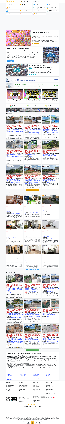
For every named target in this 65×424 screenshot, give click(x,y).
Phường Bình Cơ (9, 179)
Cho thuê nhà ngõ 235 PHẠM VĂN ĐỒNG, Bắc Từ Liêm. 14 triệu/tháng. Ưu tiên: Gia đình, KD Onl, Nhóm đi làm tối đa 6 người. (32, 230)
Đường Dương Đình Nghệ (47, 235)
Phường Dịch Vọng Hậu (54, 235)
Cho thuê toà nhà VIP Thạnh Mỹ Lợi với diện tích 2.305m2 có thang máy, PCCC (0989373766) (32, 205)
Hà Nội (11, 211)
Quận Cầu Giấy (44, 236)
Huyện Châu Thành (32, 339)
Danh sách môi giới (22, 389)
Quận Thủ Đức (18, 156)
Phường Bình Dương (15, 129)
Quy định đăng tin (35, 401)
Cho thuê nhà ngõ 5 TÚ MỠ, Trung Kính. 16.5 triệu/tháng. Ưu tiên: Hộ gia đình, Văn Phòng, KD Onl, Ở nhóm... (32, 255)
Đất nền (33, 182)
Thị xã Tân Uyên (18, 131)
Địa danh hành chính (22, 390)
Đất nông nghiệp (52, 132)
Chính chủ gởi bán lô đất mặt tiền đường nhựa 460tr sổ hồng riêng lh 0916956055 (32, 176)
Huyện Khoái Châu (50, 180)
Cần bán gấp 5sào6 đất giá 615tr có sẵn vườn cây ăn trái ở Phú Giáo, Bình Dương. (50, 151)
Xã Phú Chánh (14, 131)
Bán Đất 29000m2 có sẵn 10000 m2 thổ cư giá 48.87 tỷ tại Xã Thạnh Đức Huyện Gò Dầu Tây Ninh (50, 335)
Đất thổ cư (12, 134)
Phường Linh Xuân (13, 154)
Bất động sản (21, 382)
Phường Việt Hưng (16, 288)
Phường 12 (12, 339)
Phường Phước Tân (28, 313)
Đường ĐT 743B (27, 129)
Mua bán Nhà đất (35, 382)
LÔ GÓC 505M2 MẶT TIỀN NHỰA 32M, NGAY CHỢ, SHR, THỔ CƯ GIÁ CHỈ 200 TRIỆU (32, 126)
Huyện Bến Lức (54, 288)
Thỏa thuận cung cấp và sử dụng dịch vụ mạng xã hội (41, 397)
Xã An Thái (45, 155)
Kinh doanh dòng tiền (36, 132)
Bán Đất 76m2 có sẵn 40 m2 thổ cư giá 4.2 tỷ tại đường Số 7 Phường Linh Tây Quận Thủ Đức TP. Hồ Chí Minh (14, 151)
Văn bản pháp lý (21, 401)
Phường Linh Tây (13, 156)
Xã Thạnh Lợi (14, 313)
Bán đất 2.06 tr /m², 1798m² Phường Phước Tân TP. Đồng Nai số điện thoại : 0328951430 (32, 310)
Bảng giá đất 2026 (8, 389)
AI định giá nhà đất (8, 390)
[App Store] (14, 398)
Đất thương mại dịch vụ (17, 182)
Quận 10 (15, 339)
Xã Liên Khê (45, 180)
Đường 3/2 (8, 338)
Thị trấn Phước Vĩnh (28, 180)
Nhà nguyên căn (31, 236)
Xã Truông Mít (45, 313)
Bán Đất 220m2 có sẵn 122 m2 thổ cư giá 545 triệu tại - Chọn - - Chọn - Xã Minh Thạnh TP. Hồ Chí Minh (32, 151)
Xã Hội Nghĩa (9, 180)
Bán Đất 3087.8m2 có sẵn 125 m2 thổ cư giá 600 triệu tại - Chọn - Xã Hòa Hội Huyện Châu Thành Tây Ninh (32, 335)
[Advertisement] (32, 23)
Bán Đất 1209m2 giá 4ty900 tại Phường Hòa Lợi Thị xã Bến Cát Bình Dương (32, 285)
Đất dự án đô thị (54, 342)
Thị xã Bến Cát (32, 289)
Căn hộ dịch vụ (13, 342)
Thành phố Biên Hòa (33, 314)
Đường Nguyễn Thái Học (11, 210)
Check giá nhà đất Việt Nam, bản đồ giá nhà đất (32, 110)
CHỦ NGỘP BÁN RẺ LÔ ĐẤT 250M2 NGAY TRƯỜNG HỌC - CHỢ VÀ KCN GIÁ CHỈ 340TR (14, 126)
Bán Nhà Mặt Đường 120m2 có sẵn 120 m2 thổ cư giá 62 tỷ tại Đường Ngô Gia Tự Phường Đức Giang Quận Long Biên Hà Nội (14, 285)
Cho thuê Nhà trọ (48, 390)
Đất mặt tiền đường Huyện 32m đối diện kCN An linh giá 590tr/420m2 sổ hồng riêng (14, 176)
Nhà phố (12, 293)
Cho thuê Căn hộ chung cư (50, 386)
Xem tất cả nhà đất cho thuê (32, 269)
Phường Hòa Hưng (13, 338)
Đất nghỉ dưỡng (29, 183)
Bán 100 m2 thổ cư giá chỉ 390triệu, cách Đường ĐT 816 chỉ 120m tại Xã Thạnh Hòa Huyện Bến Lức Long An (49, 285)
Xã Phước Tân (27, 314)
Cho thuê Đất (48, 385)
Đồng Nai (32, 313)
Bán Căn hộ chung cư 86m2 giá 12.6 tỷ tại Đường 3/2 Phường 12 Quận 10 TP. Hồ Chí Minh (14, 335)
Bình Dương (26, 130)
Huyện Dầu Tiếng (50, 130)
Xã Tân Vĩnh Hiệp (32, 129)
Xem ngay (55, 79)
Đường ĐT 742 (9, 129)
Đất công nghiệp (49, 342)
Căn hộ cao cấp (13, 238)
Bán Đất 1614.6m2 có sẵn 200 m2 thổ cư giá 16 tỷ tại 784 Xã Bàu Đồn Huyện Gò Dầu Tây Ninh (50, 310)
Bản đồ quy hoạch (8, 382)
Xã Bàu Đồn (45, 314)
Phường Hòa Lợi (27, 288)
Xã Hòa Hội (27, 338)
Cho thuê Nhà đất (49, 382)
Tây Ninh (17, 313)
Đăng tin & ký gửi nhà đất (23, 386)
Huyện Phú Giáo (49, 155)
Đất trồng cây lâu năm (32, 291)
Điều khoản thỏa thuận (22, 397)
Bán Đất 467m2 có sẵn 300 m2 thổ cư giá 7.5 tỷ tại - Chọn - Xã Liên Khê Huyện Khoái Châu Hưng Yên (50, 176)
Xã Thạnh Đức (45, 338)
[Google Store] (14, 400)
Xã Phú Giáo (27, 179)
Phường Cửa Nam (17, 210)
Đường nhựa (30, 132)
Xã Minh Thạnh (45, 129)
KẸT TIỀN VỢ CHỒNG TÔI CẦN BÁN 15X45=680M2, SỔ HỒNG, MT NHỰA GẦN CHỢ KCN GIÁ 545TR (50, 126)
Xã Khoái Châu (45, 179)
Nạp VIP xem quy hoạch (9, 386)
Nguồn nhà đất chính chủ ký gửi (24, 385)
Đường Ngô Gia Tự (10, 288)
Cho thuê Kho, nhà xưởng (50, 389)
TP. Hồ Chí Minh (20, 129)
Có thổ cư (27, 133)
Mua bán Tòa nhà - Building (37, 389)
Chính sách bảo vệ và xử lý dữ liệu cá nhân (25, 398)
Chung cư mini (17, 213)
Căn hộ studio (13, 213)
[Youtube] (53, 397)
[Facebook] (51, 397)
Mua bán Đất (35, 385)
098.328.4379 (39, 414)
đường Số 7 (9, 154)
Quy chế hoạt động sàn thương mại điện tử (39, 396)
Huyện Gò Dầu (49, 314)
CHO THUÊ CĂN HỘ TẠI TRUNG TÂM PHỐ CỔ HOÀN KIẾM (14, 205)
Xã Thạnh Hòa (50, 288)
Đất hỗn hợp (48, 341)
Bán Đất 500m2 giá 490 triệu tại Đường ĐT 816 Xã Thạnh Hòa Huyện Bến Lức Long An (14, 310)
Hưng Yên (49, 179)
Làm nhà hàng (36, 133)
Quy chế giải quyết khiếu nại (37, 400)
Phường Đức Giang (16, 289)
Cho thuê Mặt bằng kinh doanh (50, 393)
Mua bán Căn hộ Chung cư (37, 386)
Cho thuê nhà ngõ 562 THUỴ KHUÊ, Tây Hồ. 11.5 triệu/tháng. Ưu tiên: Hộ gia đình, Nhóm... (50, 255)
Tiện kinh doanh (31, 133)
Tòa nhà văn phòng (31, 212)
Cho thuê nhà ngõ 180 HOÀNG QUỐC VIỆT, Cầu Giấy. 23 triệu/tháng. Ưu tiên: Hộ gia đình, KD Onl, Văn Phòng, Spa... (14, 255)
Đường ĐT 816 (45, 288)
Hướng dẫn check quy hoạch (10, 385)
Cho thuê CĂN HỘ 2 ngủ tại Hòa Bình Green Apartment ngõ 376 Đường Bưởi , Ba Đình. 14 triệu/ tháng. (14, 230)
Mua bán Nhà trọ (35, 390)
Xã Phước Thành (45, 154)
